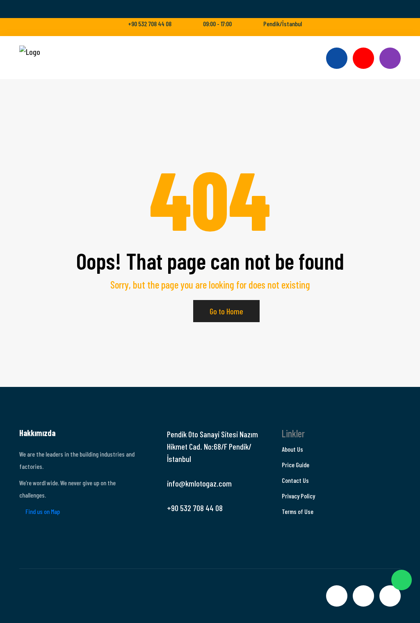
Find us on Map (42, 511)
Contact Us (295, 480)
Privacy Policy (298, 496)
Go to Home (226, 311)
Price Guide (295, 464)
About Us (292, 449)
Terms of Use (297, 511)
